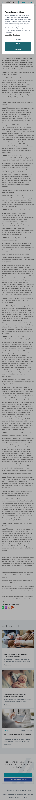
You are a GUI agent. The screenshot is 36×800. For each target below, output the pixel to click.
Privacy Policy (8, 35)
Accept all (18, 49)
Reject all (18, 44)
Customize (18, 39)
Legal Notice (16, 35)
